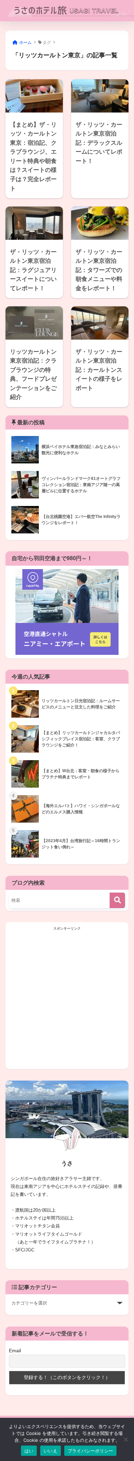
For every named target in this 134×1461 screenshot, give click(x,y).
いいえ (50, 1450)
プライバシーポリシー (90, 1450)
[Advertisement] (67, 998)
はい (29, 1450)
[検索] (117, 900)
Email (15, 1350)
